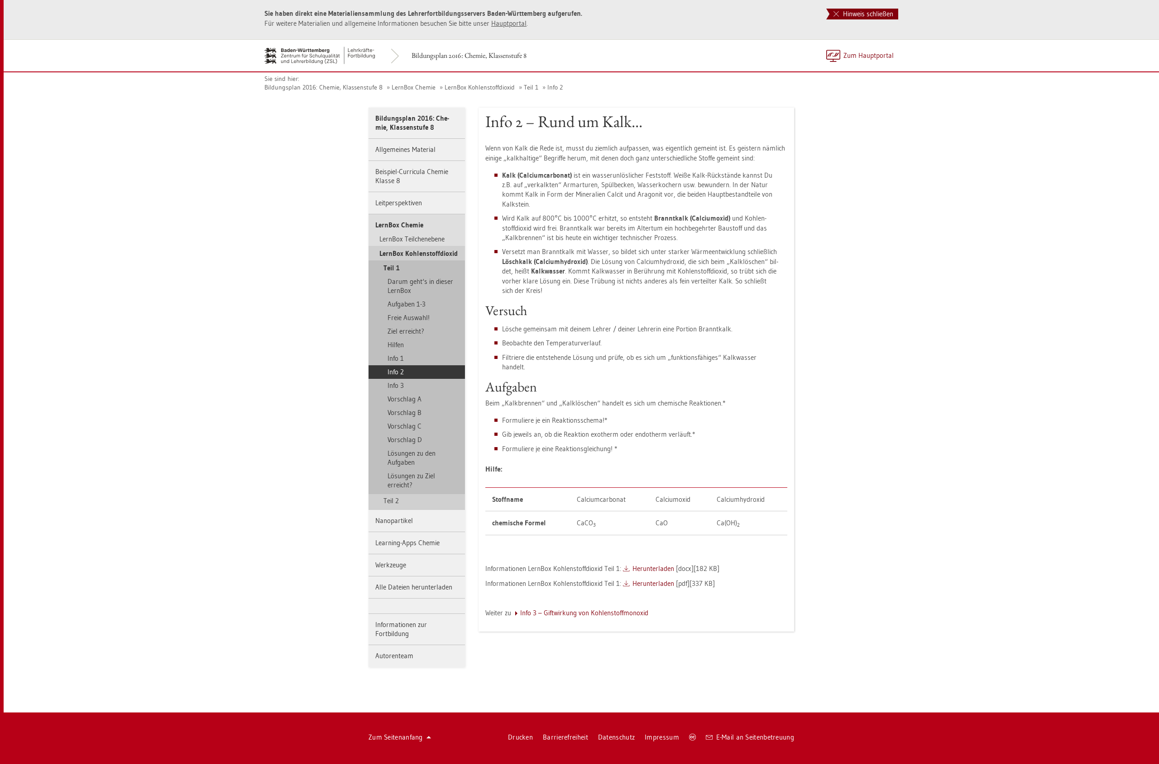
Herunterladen (653, 568)
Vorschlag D (405, 439)
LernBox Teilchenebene (412, 239)
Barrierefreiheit (565, 737)
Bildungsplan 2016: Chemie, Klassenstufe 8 (469, 55)
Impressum (662, 737)
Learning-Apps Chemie (407, 542)
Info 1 (396, 358)
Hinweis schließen (867, 13)
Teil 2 (391, 500)
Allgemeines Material (405, 149)
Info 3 (396, 385)
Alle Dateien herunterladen (413, 587)
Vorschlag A (404, 399)
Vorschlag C (404, 426)
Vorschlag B (404, 412)
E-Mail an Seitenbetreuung (755, 737)
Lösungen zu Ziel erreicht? (411, 480)
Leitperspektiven (398, 202)
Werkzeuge (390, 565)
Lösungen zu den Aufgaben (412, 458)
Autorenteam (394, 655)
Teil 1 (531, 87)
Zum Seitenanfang (396, 737)
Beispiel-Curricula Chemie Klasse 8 (411, 176)
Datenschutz (616, 737)
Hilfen (396, 344)
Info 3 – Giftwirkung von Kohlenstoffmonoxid (584, 612)
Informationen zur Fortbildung (401, 629)
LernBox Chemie (414, 87)
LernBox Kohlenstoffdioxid (480, 87)
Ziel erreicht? (406, 331)
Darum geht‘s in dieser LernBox (420, 286)
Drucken (520, 737)
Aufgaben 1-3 (407, 304)
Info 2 (555, 87)
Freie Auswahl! (409, 317)
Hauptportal (509, 23)
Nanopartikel (394, 520)
